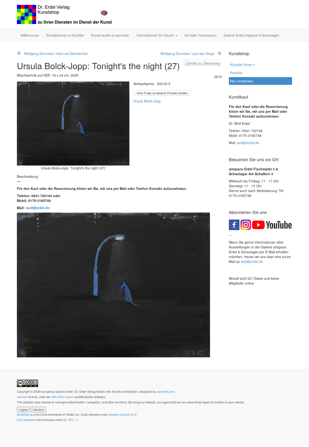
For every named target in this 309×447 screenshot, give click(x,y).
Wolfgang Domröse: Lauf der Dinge (187, 53)
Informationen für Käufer (156, 35)
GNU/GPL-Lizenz (62, 397)
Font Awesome (26, 420)
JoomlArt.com (166, 391)
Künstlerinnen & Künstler (65, 35)
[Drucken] (216, 76)
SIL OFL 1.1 (70, 420)
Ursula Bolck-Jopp (147, 101)
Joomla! (22, 397)
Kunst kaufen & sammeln (110, 35)
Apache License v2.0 (122, 414)
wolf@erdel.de (37, 207)
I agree (23, 409)
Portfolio (236, 72)
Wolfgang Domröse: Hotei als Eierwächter (56, 53)
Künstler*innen (241, 64)
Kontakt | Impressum (200, 35)
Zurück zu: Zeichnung (202, 63)
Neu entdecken (241, 81)
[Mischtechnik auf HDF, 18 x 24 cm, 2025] (73, 122)
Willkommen (30, 35)
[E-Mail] (220, 76)
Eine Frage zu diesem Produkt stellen (162, 93)
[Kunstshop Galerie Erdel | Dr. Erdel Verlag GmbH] (64, 14)
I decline (38, 409)
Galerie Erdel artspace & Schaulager (251, 35)
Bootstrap (23, 414)
